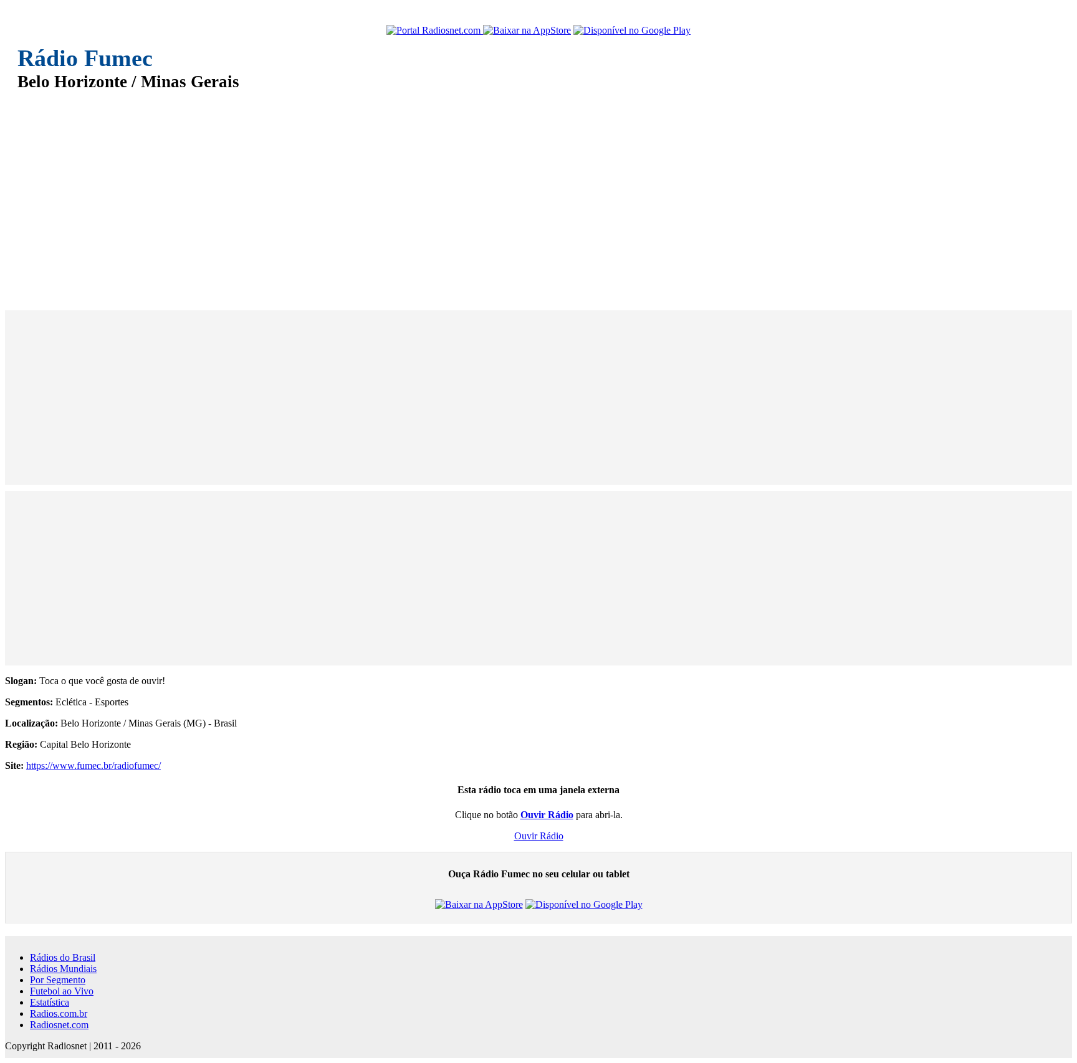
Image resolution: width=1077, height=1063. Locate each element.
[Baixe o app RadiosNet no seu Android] (632, 30)
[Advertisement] (391, 192)
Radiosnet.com (59, 1024)
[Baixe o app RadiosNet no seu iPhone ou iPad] (527, 30)
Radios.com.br (58, 1013)
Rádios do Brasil (62, 957)
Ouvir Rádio (538, 836)
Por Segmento (57, 980)
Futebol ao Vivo (61, 991)
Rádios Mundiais (63, 968)
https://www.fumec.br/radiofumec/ (93, 765)
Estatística (49, 1002)
